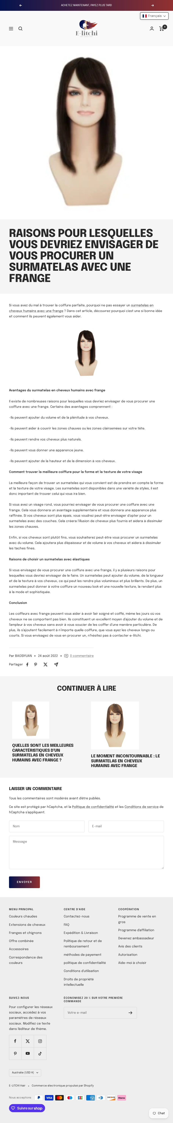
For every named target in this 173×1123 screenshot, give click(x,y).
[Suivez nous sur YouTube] (27, 1053)
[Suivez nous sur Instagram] (40, 1041)
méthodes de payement (82, 954)
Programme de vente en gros (137, 919)
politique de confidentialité (85, 963)
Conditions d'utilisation (81, 971)
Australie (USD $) (23, 1072)
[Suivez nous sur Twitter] (27, 1041)
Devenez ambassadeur (136, 938)
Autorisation (127, 954)
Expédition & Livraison (81, 933)
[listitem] (27, 665)
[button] (154, 16)
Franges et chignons (25, 933)
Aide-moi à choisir (132, 963)
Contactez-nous (76, 916)
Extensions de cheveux (27, 924)
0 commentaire (82, 656)
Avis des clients (130, 946)
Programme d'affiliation (136, 930)
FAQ (66, 924)
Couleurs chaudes (23, 916)
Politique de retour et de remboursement (83, 944)
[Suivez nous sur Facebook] (15, 1041)
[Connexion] (152, 28)
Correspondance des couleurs (26, 960)
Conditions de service (142, 807)
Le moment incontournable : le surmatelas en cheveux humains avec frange (125, 761)
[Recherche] (20, 29)
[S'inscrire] (130, 1012)
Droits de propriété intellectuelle (79, 982)
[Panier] (161, 28)
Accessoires (19, 949)
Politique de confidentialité (93, 807)
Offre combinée (21, 941)
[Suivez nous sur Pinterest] (15, 1053)
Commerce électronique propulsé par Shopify (63, 1085)
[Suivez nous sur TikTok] (40, 1053)
